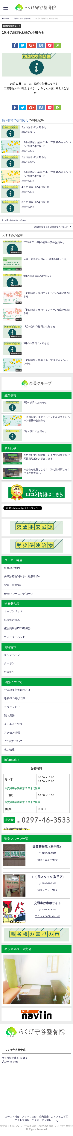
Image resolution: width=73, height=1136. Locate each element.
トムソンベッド (13, 611)
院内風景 (9, 715)
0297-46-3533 (11, 1061)
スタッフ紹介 (12, 707)
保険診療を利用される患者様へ (22, 576)
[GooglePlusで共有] (31, 45)
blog (56, 1120)
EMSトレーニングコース (18, 593)
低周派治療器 (12, 620)
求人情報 (9, 749)
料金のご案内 (12, 568)
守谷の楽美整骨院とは (17, 690)
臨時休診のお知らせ (11, 26)
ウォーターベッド (14, 637)
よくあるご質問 (13, 724)
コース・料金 (12, 1116)
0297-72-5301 (49, 853)
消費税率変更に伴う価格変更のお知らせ (51, 227)
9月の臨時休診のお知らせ (16, 220)
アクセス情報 (12, 732)
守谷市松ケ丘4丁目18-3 (14, 1058)
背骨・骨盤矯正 (13, 585)
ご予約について (13, 741)
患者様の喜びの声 (14, 698)
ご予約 (35, 1120)
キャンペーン (12, 655)
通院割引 (9, 672)
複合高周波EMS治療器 (17, 628)
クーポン (9, 663)
